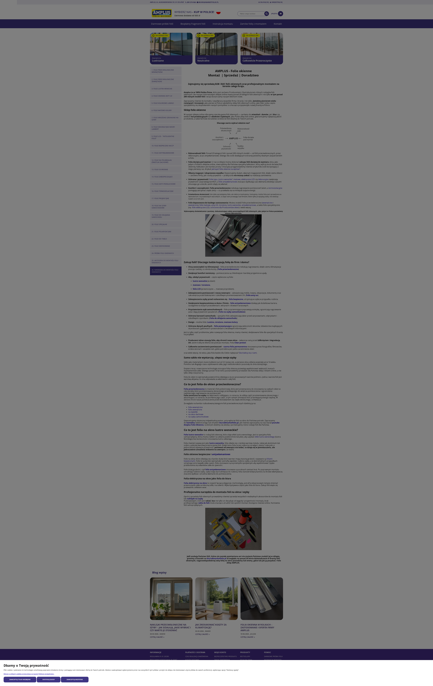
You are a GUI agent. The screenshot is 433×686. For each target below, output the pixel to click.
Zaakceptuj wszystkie (75, 679)
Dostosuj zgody (49, 679)
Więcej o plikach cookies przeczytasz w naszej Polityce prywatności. (29, 674)
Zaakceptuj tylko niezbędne (20, 679)
